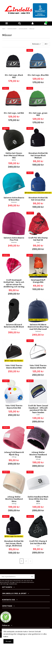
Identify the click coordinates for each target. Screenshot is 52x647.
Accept (8, 641)
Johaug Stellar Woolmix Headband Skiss (14, 499)
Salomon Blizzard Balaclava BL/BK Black (14, 325)
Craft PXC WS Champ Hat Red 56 (38, 239)
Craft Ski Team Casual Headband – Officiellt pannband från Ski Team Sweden (38, 408)
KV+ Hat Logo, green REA (38, 114)
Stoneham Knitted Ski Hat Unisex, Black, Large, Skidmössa (14, 543)
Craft (38, 242)
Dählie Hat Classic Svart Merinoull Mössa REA (14, 155)
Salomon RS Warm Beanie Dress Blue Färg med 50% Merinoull (38, 326)
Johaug (14, 457)
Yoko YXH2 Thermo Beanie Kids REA (13, 406)
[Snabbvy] (15, 72)
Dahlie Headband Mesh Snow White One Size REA (38, 499)
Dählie (14, 160)
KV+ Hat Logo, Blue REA (38, 75)
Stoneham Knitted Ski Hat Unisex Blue (38, 199)
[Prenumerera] (32, 576)
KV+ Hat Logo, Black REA (14, 76)
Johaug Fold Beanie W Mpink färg (14, 453)
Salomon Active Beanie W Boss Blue (14, 199)
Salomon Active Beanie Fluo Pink (14, 239)
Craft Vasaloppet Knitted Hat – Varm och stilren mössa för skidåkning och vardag (13, 283)
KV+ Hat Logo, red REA (14, 113)
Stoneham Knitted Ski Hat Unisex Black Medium (38, 155)
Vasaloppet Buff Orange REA (38, 281)
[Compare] (12, 72)
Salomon (14, 202)
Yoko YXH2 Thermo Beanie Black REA (13, 366)
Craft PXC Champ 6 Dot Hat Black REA (38, 542)
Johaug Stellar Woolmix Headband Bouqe (38, 454)
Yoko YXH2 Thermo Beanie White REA (38, 366)
